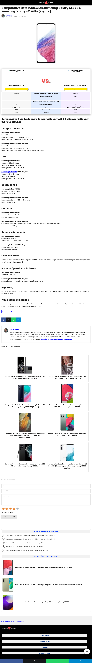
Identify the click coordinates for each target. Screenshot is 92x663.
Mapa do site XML (44, 653)
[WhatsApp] (13, 319)
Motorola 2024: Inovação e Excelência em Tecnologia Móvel (25, 543)
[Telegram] (18, 319)
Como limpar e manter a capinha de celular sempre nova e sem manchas (31, 535)
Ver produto (16, 89)
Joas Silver (9, 15)
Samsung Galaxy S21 (9, 172)
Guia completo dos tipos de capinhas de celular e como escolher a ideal (30, 539)
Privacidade (44, 647)
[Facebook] (3, 319)
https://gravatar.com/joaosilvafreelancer (56, 339)
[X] (8, 319)
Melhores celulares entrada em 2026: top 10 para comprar (25, 546)
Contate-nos (45, 635)
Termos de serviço (44, 641)
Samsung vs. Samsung (9, 312)
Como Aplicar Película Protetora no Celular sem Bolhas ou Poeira (27, 550)
